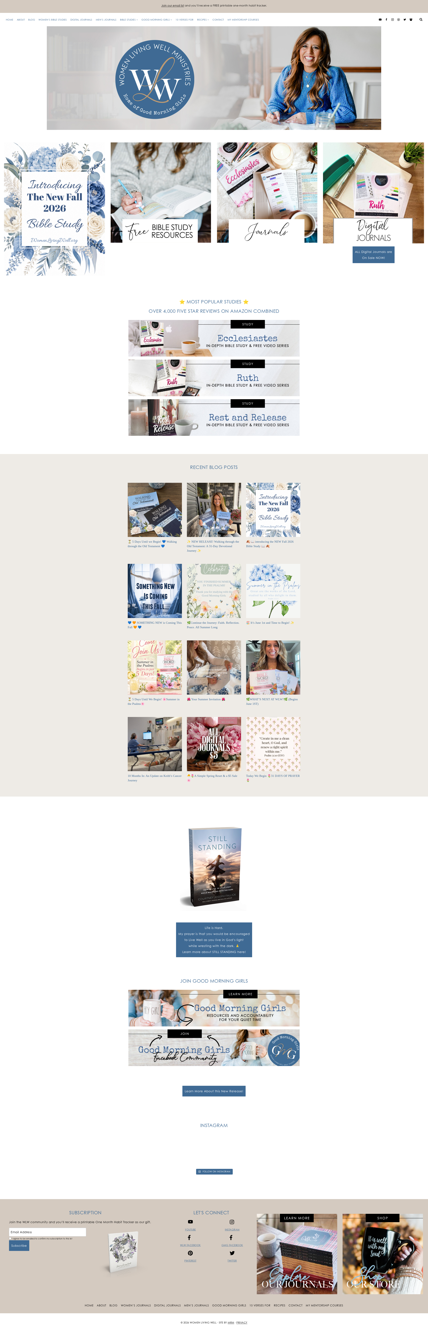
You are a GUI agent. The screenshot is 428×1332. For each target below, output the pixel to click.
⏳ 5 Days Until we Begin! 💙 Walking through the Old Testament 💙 (152, 544)
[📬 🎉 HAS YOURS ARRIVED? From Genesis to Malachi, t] (82, 1151)
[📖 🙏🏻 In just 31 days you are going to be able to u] (187, 1151)
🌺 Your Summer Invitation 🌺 (206, 699)
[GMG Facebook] (411, 19)
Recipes (279, 1305)
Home (9, 19)
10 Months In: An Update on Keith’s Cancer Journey (155, 778)
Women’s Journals (136, 1305)
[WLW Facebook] (386, 19)
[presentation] (155, 510)
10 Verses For (185, 19)
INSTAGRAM (232, 1229)
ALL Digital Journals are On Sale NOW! (373, 255)
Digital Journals (81, 19)
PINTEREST (190, 1260)
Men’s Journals (106, 19)
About (21, 19)
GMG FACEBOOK (232, 1245)
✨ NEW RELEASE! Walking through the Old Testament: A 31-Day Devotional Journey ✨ (213, 546)
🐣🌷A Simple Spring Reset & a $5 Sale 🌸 (212, 778)
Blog (31, 19)
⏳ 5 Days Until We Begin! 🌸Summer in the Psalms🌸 (154, 701)
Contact (218, 19)
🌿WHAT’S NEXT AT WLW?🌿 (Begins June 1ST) (272, 701)
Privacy (241, 1322)
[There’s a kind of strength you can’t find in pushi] (135, 1151)
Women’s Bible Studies (52, 19)
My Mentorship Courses (243, 19)
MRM (231, 1322)
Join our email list (172, 5)
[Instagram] (392, 19)
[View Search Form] (421, 20)
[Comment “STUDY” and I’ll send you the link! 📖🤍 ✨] (293, 1151)
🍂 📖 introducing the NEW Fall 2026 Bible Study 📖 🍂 (270, 544)
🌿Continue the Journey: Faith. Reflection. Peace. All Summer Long (213, 625)
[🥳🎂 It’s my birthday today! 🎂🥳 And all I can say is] (29, 1151)
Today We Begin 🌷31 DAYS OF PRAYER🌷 (273, 778)
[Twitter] (404, 19)
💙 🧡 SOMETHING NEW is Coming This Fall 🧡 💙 (155, 625)
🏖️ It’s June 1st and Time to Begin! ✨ (270, 622)
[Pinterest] (398, 19)
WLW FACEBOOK (190, 1245)
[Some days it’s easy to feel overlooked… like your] (240, 1151)
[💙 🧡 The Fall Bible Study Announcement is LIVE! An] (398, 1151)
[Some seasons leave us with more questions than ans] (345, 1151)
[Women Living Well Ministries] (214, 78)
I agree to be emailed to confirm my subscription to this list (41, 1238)
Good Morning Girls (229, 1305)
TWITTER (232, 1260)
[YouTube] (380, 19)
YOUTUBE (190, 1229)
